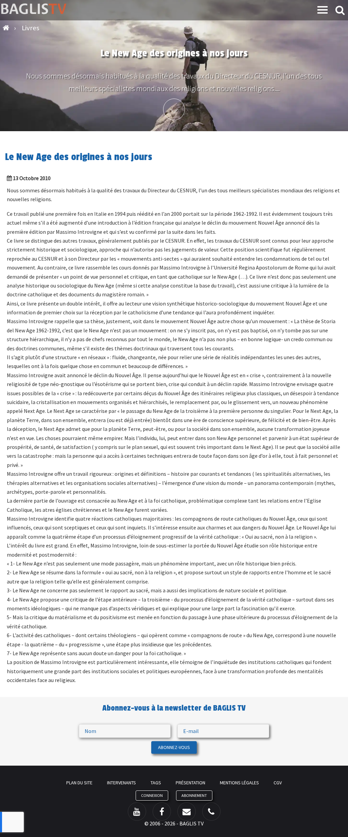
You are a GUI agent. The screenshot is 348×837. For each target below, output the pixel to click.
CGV (278, 783)
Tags (156, 783)
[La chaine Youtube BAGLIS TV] (137, 811)
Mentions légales (239, 783)
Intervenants (121, 783)
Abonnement (194, 795)
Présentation (190, 783)
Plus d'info (174, 109)
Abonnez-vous (174, 747)
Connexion (152, 795)
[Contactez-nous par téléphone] (211, 811)
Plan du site (79, 783)
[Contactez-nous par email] (186, 811)
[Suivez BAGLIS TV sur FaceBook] (162, 811)
